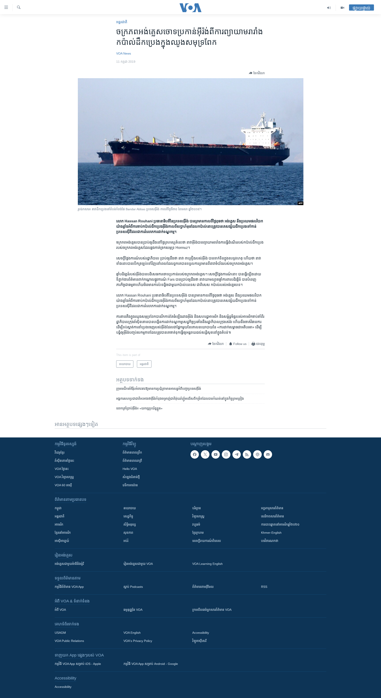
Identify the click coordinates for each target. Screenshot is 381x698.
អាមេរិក (59, 524)
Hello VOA (130, 469)
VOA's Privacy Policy (137, 641)
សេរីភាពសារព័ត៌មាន (272, 516)
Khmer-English (271, 532)
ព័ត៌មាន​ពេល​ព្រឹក (132, 452)
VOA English (132, 632)
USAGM (60, 632)
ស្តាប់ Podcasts (133, 586)
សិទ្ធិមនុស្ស (129, 524)
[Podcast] (257, 454)
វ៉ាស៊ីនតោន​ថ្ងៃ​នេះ (64, 460)
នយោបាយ (129, 508)
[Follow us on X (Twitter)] (205, 454)
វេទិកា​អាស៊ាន (130, 485)
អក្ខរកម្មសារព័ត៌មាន (272, 508)
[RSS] (247, 454)
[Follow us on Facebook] (194, 454)
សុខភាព (128, 532)
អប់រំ (125, 541)
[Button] (257, 73)
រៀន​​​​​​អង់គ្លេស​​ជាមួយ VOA (138, 564)
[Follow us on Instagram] (226, 454)
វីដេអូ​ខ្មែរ (59, 452)
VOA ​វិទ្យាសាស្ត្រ (64, 477)
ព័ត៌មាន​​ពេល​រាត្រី (132, 460)
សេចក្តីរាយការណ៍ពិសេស (206, 541)
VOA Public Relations (69, 641)
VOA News (123, 53)
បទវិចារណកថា (269, 541)
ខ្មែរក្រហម (198, 532)
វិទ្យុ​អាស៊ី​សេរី (199, 641)
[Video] (342, 7)
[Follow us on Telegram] (236, 454)
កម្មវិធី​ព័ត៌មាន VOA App (69, 586)
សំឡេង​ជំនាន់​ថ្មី (131, 477)
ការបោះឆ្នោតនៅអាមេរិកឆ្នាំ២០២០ (280, 524)
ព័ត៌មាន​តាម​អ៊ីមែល (203, 586)
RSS (264, 586)
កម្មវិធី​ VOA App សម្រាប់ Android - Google (150, 664)
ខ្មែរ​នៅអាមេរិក (63, 532)
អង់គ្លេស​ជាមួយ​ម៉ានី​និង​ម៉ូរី (69, 564)
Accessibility (200, 632)
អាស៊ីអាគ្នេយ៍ (62, 541)
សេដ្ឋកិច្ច (128, 516)
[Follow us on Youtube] (215, 454)
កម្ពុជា (58, 508)
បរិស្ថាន (196, 508)
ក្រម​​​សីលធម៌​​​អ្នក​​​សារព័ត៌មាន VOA (212, 609)
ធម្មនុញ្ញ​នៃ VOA (132, 609)
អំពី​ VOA (60, 609)
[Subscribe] (268, 454)
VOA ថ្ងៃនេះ (62, 469)
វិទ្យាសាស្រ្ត (198, 516)
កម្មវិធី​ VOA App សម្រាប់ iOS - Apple (78, 664)
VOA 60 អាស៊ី (63, 485)
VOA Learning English (207, 564)
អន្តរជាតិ (121, 22)
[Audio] (329, 7)
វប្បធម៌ (196, 524)
